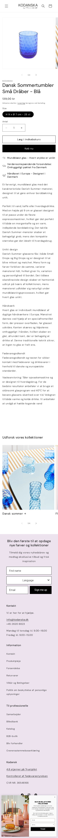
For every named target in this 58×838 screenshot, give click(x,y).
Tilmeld (42, 829)
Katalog (10, 728)
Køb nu (29, 148)
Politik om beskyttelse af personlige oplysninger (26, 692)
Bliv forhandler (14, 743)
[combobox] (28, 580)
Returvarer (12, 675)
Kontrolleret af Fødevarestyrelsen (27, 776)
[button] (6, 6)
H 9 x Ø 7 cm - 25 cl (18, 114)
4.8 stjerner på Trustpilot (21, 769)
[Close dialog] (54, 797)
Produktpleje (13, 661)
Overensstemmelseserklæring (23, 750)
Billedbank (12, 721)
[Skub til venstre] (21, 74)
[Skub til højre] (36, 74)
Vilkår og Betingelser (17, 682)
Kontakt (10, 653)
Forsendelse (13, 668)
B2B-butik (12, 736)
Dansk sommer (12, 513)
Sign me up (40, 589)
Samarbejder (13, 714)
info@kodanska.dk (17, 619)
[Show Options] (48, 580)
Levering (21, 103)
